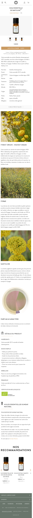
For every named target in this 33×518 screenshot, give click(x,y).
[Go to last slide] (4, 470)
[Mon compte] (24, 2)
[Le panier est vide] (28, 2)
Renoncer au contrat (7, 511)
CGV (3, 507)
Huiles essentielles (14, 13)
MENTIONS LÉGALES (17, 511)
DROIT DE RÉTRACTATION (10, 507)
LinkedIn (27, 503)
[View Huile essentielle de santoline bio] (10, 39)
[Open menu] (2, 2)
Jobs (3, 503)
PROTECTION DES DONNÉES (22, 507)
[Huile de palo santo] (21, 463)
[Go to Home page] (16, 2)
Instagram (19, 503)
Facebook (11, 503)
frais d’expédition (12, 53)
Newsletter (25, 511)
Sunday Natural (13, 439)
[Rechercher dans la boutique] (5, 2)
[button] (10, 39)
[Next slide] (28, 470)
